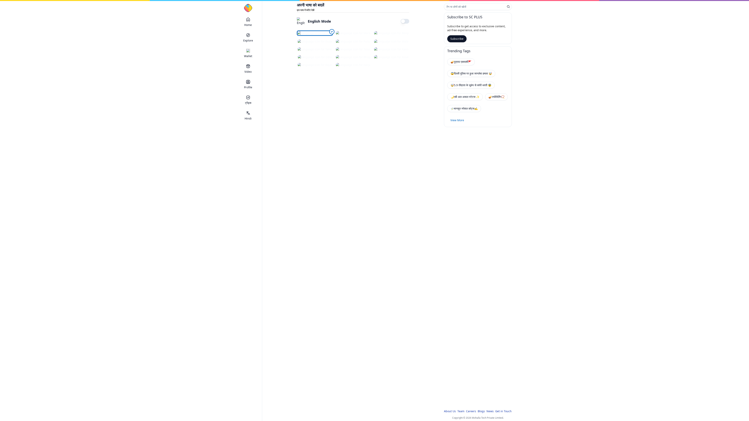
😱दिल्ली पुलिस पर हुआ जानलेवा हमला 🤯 (471, 73)
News (490, 411)
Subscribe (456, 39)
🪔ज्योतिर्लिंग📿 (496, 97)
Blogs (481, 411)
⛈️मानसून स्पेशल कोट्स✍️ (464, 108)
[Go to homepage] (248, 8)
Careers (471, 411)
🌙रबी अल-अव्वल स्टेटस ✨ (465, 97)
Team (460, 411)
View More (457, 120)
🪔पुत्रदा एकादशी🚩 (461, 62)
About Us (450, 411)
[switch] (405, 21)
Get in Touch (503, 411)
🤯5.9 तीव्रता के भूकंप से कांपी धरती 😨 (471, 85)
